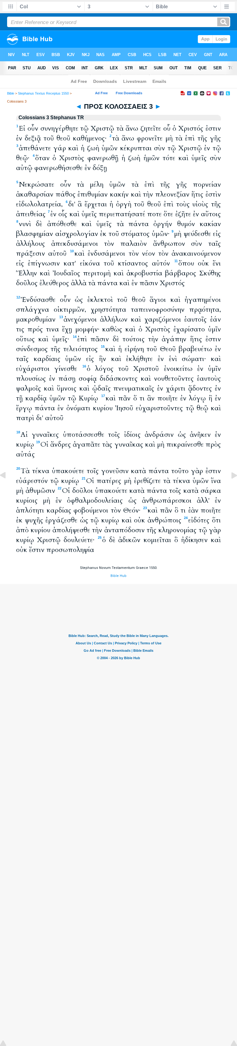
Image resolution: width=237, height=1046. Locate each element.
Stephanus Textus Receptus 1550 (43, 93)
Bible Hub (118, 576)
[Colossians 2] (7, 489)
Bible (10, 93)
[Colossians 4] (229, 489)
